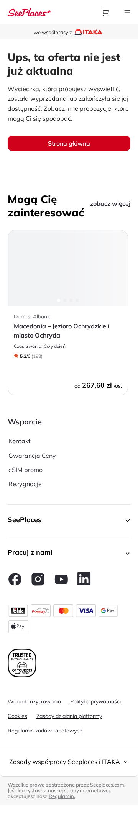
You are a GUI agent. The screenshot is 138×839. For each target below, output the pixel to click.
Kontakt (19, 441)
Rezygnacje (25, 484)
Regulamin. (62, 796)
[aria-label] (29, 11)
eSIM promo (25, 470)
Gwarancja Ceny (32, 455)
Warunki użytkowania (34, 701)
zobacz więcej (110, 203)
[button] (69, 520)
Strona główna (69, 143)
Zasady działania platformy (69, 716)
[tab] (69, 762)
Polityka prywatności (95, 701)
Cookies (17, 716)
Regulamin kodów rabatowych (45, 730)
